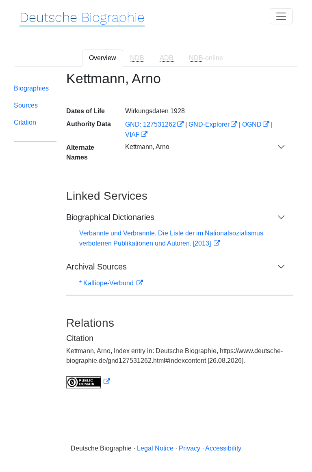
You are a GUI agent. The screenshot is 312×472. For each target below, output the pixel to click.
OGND (252, 124)
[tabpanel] (156, 235)
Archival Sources (96, 266)
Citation (25, 122)
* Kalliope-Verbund (107, 283)
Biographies (31, 88)
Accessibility (223, 448)
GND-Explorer (209, 124)
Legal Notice (155, 448)
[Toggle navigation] (281, 16)
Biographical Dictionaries (110, 217)
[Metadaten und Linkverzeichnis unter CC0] (88, 381)
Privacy (189, 448)
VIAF (132, 134)
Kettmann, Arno (147, 146)
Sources (26, 105)
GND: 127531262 (150, 124)
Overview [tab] (102, 57)
